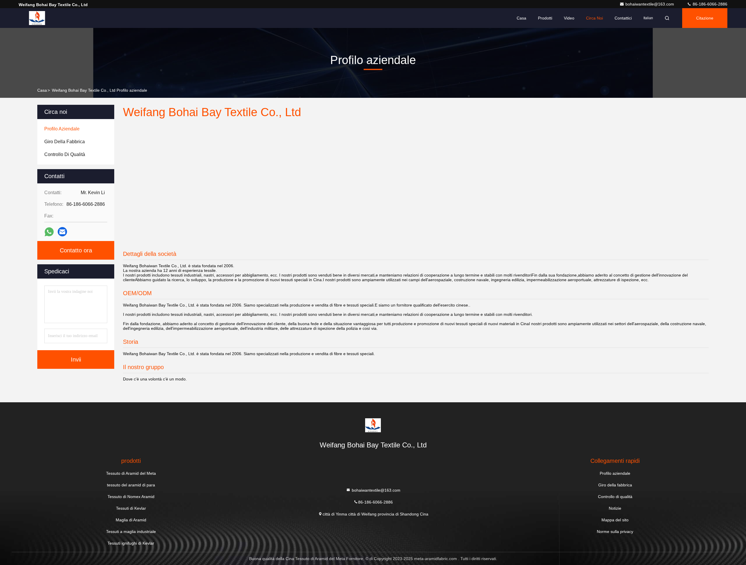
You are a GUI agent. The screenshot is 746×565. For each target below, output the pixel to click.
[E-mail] (62, 231)
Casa (521, 18)
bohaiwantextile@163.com (650, 4)
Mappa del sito (615, 520)
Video (569, 18)
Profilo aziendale (615, 473)
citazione (704, 18)
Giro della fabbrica (615, 485)
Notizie (615, 508)
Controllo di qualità (615, 496)
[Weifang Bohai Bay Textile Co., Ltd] (37, 18)
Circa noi (594, 18)
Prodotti (545, 18)
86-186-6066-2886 (709, 4)
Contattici (623, 18)
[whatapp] (49, 232)
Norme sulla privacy (615, 531)
